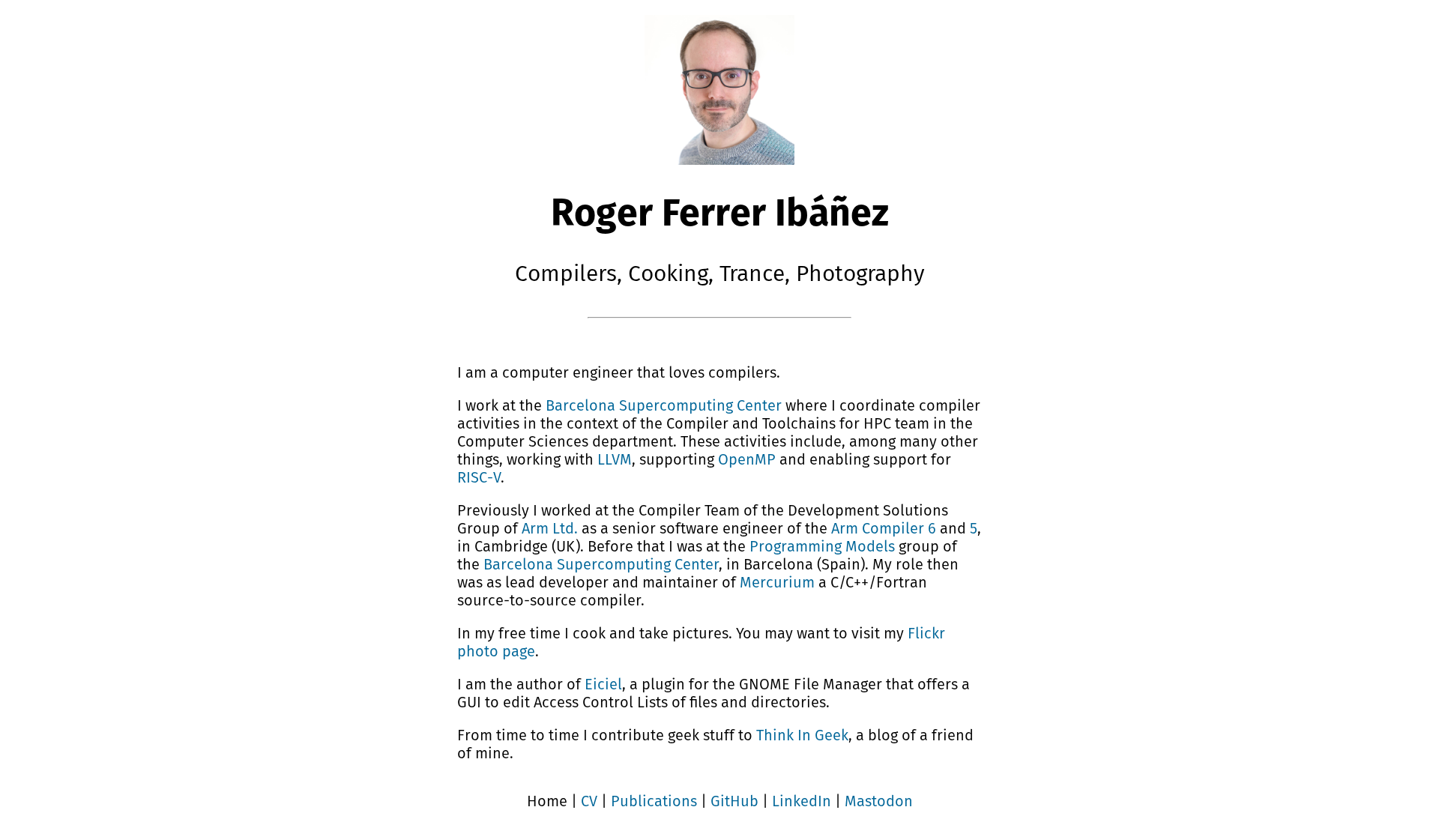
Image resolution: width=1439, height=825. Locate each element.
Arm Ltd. (550, 528)
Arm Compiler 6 (883, 528)
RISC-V (479, 477)
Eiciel (603, 684)
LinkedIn (801, 801)
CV (589, 801)
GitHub (734, 801)
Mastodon (879, 801)
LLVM (614, 459)
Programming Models (822, 546)
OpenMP (747, 459)
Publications (654, 801)
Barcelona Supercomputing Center (664, 405)
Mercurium (777, 582)
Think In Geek (802, 735)
